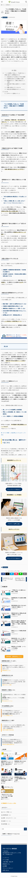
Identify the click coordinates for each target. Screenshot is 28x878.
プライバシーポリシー (8, 868)
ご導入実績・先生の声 (8, 861)
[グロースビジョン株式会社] (14, 2)
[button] (3, 574)
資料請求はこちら (6, 670)
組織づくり (7, 821)
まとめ (6, 91)
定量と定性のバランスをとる (14, 87)
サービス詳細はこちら (7, 715)
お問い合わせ (6, 870)
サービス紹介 (6, 859)
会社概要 (5, 866)
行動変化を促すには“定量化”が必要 (15, 78)
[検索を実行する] (25, 829)
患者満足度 (5, 17)
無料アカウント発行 (7, 684)
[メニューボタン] (2, 2)
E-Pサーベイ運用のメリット (13, 93)
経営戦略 (6, 824)
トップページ (6, 857)
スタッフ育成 (7, 812)
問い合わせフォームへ (7, 701)
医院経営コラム (6, 864)
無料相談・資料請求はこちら (14, 656)
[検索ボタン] (26, 2)
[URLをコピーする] (25, 574)
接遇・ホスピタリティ (9, 818)
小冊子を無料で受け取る (8, 730)
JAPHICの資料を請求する (8, 744)
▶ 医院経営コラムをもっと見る (8, 803)
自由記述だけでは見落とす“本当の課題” (16, 76)
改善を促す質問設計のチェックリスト (16, 89)
